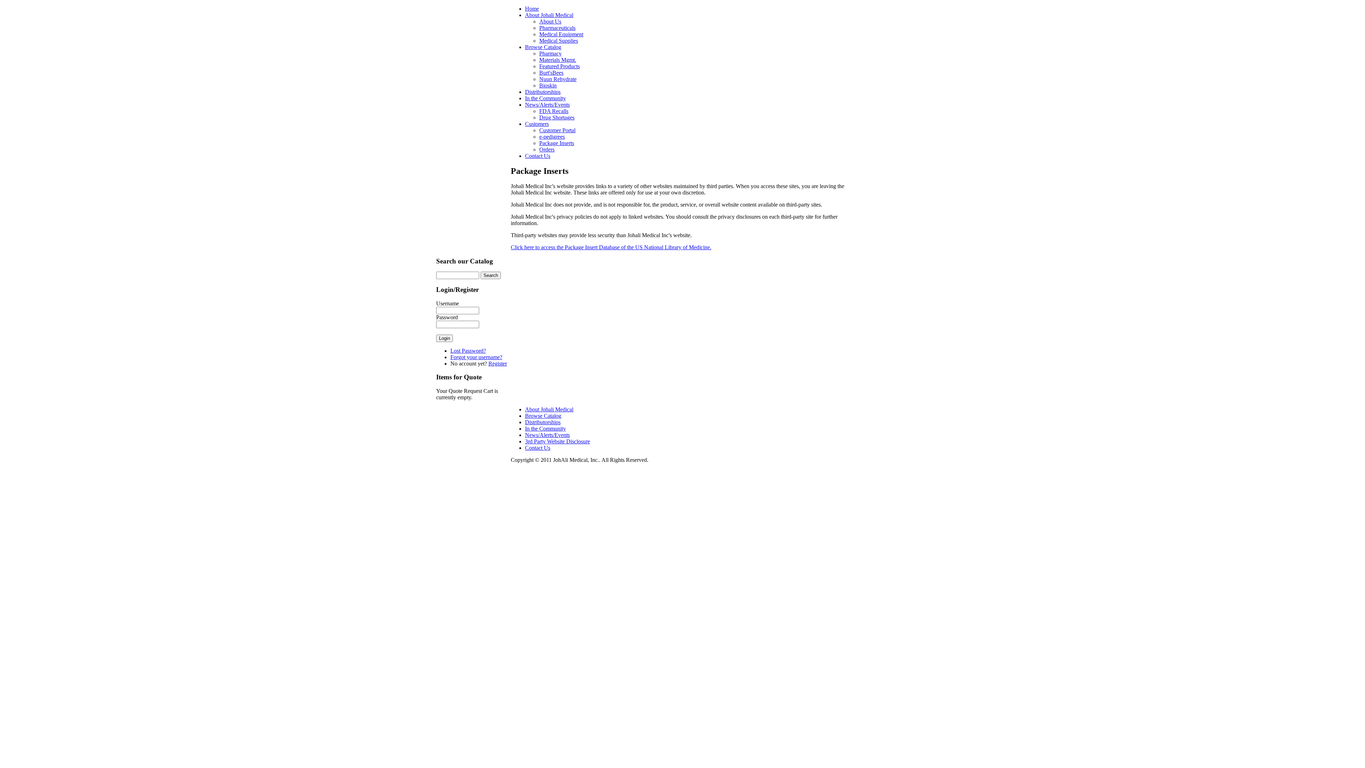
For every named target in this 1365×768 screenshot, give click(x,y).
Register (497, 364)
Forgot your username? (476, 357)
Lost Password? (468, 351)
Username (447, 303)
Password (447, 317)
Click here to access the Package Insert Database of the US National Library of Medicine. (611, 247)
